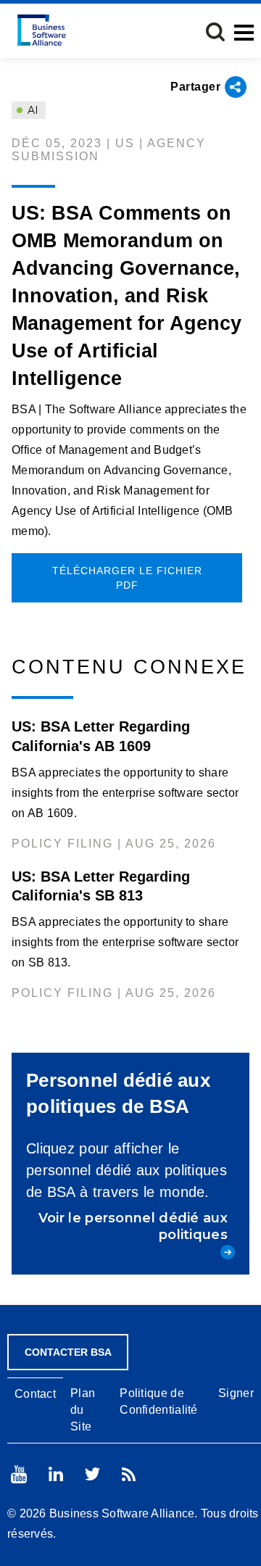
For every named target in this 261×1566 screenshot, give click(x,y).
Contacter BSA (68, 1352)
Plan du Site (82, 1410)
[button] (215, 31)
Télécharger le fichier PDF (127, 578)
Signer (236, 1393)
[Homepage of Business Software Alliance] (41, 30)
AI (31, 110)
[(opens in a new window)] (19, 1474)
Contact (35, 1394)
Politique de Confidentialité (159, 1401)
